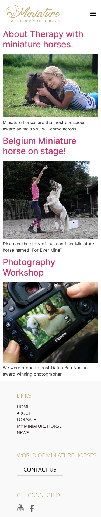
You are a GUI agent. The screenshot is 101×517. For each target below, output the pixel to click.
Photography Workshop (29, 267)
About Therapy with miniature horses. (43, 39)
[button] (93, 13)
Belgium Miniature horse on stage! (39, 146)
